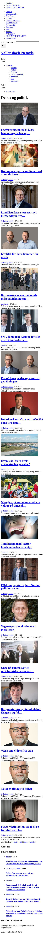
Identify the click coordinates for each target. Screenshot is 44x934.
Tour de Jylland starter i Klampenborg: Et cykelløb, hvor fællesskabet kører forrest (23, 900)
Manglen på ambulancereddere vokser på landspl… (20, 504)
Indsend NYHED (13, 5)
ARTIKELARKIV (8, 43)
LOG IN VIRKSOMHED (16, 36)
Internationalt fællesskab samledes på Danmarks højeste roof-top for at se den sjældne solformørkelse (22, 887)
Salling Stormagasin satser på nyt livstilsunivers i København (19, 874)
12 (27, 842)
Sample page (11, 38)
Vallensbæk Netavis (17, 53)
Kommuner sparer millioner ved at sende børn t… (21, 172)
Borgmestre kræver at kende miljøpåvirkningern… (19, 297)
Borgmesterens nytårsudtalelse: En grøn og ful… (21, 711)
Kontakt (9, 3)
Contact (9, 12)
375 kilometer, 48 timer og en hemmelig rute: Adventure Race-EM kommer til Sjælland (24, 862)
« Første (14, 842)
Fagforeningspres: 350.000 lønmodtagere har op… (17, 131)
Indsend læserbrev (13, 20)
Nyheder (9, 65)
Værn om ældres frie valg (17, 750)
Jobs (7, 29)
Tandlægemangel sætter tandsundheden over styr (16, 545)
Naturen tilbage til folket (16, 788)
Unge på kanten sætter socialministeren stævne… (17, 669)
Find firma (10, 16)
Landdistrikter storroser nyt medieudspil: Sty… (19, 214)
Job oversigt (10, 25)
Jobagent (9, 27)
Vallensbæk (10, 91)
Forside (9, 18)
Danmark (14, 81)
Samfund (14, 76)
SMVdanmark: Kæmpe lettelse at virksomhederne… (20, 338)
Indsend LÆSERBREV (15, 7)
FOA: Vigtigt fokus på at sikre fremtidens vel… (20, 828)
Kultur (13, 70)
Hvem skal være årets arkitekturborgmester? (15, 462)
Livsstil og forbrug (13, 868)
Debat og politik (17, 74)
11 (25, 842)
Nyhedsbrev (10, 34)
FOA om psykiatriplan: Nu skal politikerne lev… (20, 586)
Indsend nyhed (11, 23)
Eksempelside (11, 14)
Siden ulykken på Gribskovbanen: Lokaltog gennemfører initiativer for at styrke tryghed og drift (24, 913)
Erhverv (14, 72)
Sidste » (33, 842)
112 (12, 79)
